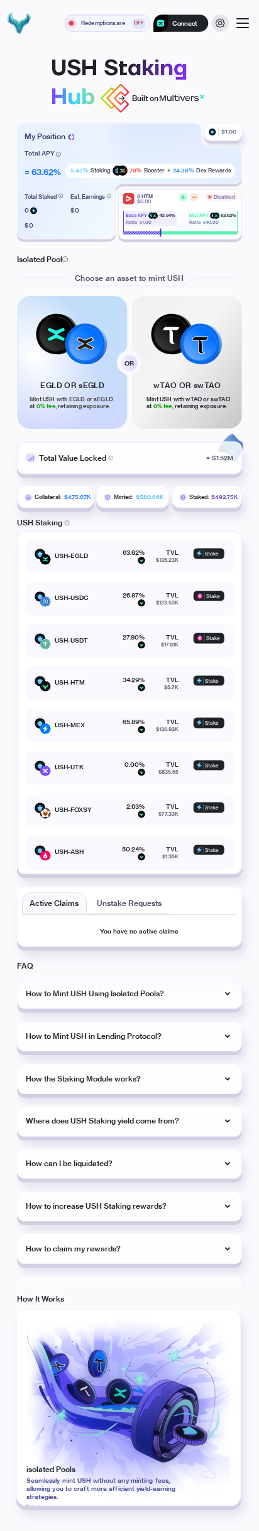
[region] (136, 1133)
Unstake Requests (129, 903)
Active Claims (54, 903)
